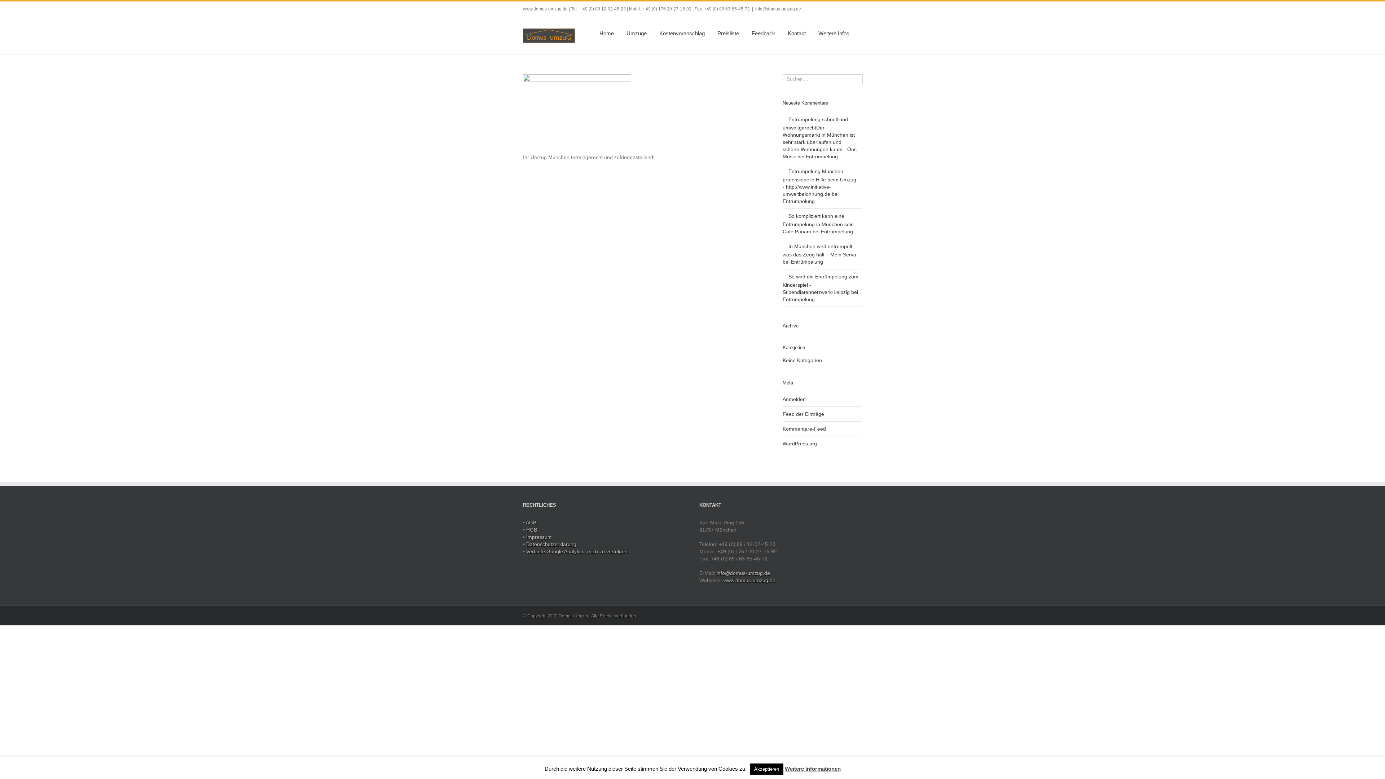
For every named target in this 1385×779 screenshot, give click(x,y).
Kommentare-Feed (804, 429)
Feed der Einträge (803, 414)
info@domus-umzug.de (778, 9)
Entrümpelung (822, 156)
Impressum (539, 537)
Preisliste (728, 33)
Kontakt (797, 33)
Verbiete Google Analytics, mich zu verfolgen (577, 551)
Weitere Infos (833, 33)
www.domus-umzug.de (749, 580)
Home (606, 33)
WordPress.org (800, 443)
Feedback (763, 33)
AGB (531, 522)
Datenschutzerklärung (551, 544)
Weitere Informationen (813, 769)
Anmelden (794, 399)
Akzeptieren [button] (766, 769)
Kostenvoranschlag (682, 33)
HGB (531, 530)
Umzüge (636, 33)
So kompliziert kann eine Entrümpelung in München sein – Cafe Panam (820, 223)
